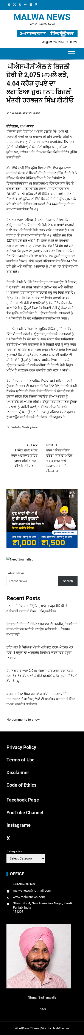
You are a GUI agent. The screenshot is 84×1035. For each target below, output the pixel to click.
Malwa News (42, 17)
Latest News (15, 573)
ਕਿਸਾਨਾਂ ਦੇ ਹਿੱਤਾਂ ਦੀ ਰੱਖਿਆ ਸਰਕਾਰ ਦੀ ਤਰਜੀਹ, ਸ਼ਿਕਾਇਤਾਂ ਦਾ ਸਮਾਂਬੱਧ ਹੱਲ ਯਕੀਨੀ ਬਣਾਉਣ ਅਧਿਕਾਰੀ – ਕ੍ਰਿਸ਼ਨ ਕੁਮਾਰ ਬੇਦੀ (41, 629)
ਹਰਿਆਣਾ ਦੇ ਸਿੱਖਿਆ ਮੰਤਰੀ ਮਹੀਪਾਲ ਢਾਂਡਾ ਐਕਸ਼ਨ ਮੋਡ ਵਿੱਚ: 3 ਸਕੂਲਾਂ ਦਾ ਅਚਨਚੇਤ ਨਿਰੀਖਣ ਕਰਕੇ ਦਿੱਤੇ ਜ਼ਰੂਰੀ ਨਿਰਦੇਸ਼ (39, 652)
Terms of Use (20, 760)
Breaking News (30, 427)
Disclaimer (17, 772)
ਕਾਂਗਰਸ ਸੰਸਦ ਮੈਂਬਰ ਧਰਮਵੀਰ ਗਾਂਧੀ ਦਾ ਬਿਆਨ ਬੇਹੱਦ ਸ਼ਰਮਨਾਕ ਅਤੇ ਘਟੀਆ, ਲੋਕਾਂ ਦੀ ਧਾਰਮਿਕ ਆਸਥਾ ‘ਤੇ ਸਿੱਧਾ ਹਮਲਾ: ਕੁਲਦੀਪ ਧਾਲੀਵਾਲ (40, 699)
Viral (44, 1028)
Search (68, 581)
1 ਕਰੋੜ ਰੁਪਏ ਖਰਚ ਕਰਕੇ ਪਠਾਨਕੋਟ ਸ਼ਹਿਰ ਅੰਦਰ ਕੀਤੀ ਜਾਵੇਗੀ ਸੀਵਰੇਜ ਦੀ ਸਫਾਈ (24, 455)
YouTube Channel (24, 812)
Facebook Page (22, 800)
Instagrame (18, 825)
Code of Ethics (21, 785)
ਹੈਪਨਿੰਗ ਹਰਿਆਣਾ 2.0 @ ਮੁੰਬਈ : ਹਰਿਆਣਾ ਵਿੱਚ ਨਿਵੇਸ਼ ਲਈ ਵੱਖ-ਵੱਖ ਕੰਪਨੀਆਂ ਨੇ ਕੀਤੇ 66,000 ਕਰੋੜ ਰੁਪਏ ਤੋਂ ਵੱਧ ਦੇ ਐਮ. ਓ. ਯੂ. (41, 676)
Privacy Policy (21, 747)
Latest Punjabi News (42, 24)
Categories (14, 851)
